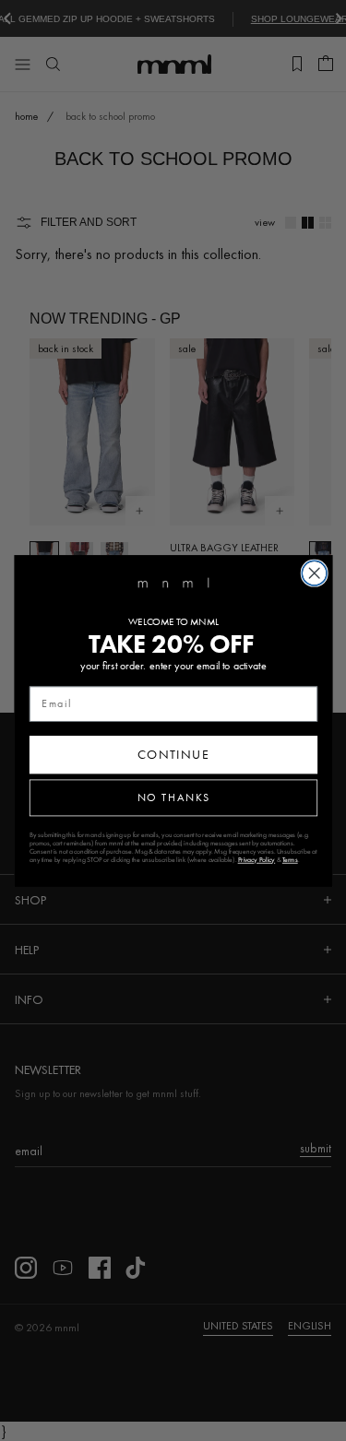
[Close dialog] (314, 573)
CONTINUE (173, 754)
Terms (289, 859)
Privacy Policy (256, 859)
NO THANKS (173, 797)
